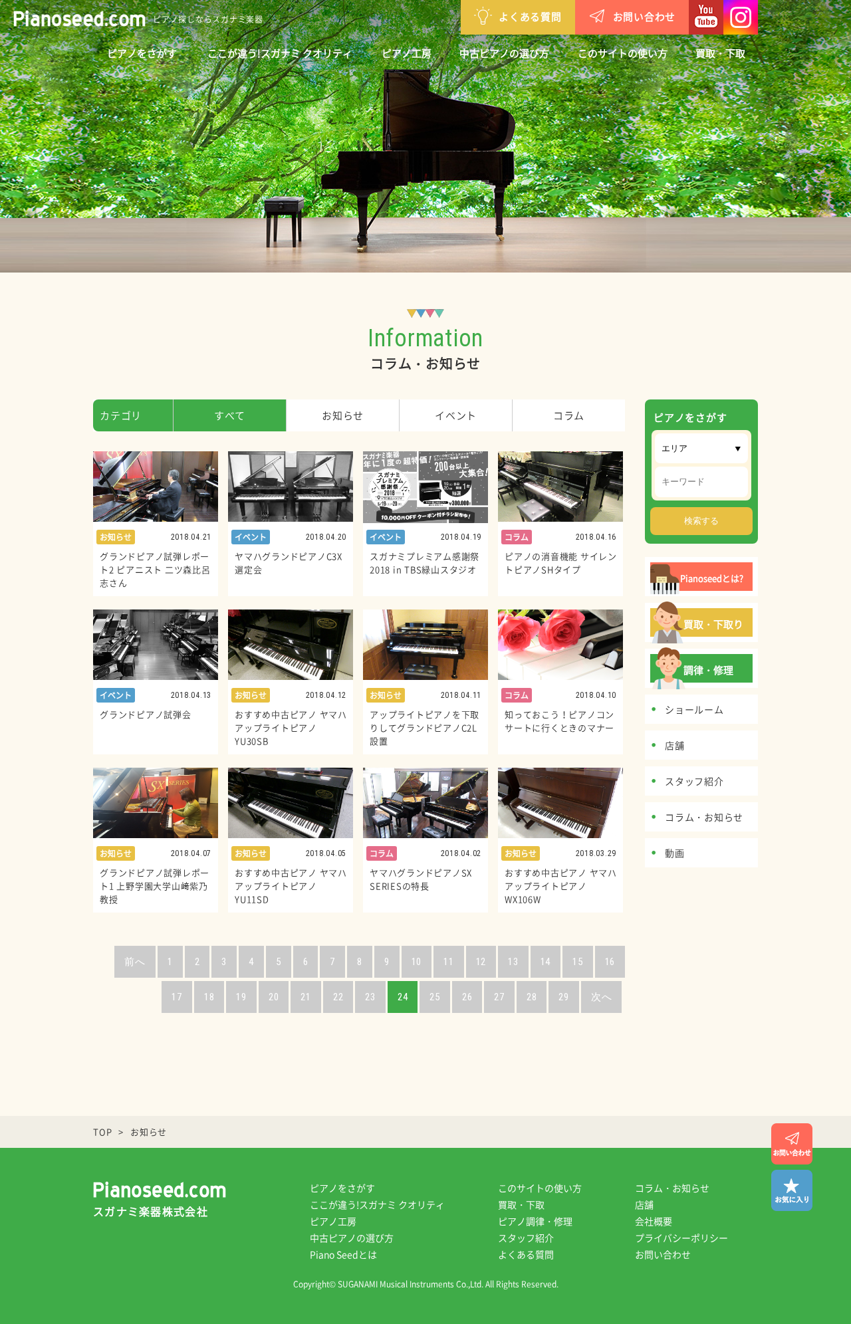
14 (546, 962)
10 (417, 962)
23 (370, 997)
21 (306, 997)
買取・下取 (720, 53)
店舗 (644, 1204)
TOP (102, 1131)
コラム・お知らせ (672, 1187)
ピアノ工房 (406, 53)
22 (338, 997)
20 (274, 997)
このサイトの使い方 (623, 53)
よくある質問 (530, 16)
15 (577, 962)
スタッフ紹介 (526, 1237)
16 (610, 962)
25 (434, 997)
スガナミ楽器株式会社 (150, 1211)
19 (241, 997)
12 (481, 962)
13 (513, 962)
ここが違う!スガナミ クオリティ (279, 53)
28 (532, 997)
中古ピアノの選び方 (504, 53)
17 (177, 997)
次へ (601, 997)
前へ (135, 962)
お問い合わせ (644, 16)
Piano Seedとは (343, 1254)
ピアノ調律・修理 (535, 1221)
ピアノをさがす (142, 53)
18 (209, 997)
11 (448, 962)
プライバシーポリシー (681, 1237)
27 (499, 997)
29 (563, 997)
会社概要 (653, 1221)
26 (467, 997)
